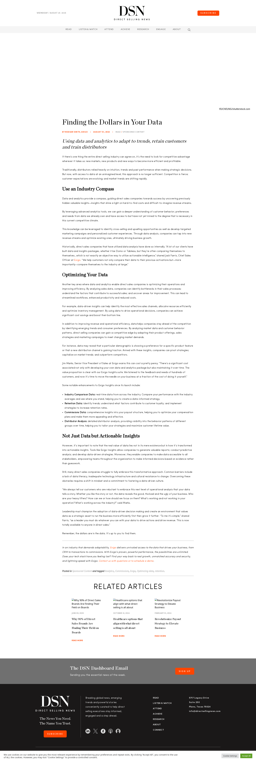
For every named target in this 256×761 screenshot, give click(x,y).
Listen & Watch (88, 29)
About (177, 29)
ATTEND (108, 29)
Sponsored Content (133, 132)
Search (189, 29)
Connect (158, 730)
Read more (77, 641)
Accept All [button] (246, 755)
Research (143, 29)
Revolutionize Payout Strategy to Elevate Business (168, 623)
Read (68, 29)
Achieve (125, 29)
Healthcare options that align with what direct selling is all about (128, 623)
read (118, 132)
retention (159, 571)
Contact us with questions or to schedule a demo (126, 561)
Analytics (109, 571)
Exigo (77, 260)
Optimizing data (145, 571)
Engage (161, 29)
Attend (157, 709)
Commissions (122, 571)
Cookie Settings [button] (230, 755)
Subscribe (208, 13)
